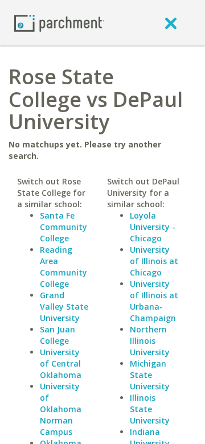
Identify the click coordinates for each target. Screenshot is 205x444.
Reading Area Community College (63, 266)
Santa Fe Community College (63, 227)
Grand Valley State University (64, 306)
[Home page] (59, 22)
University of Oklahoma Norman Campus (60, 409)
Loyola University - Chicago (152, 227)
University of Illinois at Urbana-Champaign (154, 300)
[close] (170, 23)
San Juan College (57, 335)
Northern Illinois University (150, 340)
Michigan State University (150, 375)
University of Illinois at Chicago (154, 261)
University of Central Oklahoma (60, 363)
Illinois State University (150, 409)
